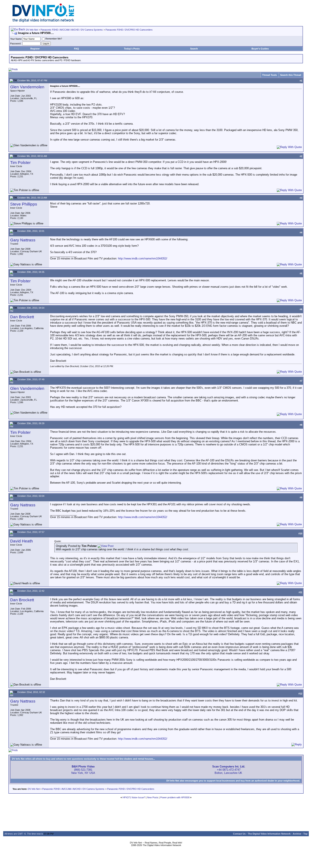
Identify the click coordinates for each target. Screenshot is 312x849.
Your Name (16, 39)
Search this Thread (290, 75)
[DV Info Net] (43, 21)
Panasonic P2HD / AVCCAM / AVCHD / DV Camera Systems (72, 29)
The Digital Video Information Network (269, 833)
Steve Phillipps (23, 204)
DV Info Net (32, 29)
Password (15, 43)
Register (35, 48)
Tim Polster (20, 162)
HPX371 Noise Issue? (133, 797)
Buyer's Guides (260, 48)
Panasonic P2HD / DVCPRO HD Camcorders (129, 29)
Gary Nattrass (22, 240)
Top (305, 833)
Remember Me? (53, 38)
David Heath (21, 541)
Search (194, 48)
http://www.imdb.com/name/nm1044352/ (142, 258)
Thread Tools (269, 75)
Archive (297, 833)
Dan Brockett (22, 317)
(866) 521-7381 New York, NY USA (83, 769)
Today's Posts (132, 48)
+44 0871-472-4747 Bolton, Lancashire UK (228, 769)
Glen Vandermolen (27, 87)
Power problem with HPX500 (175, 797)
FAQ (76, 48)
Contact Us (239, 833)
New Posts (152, 797)
